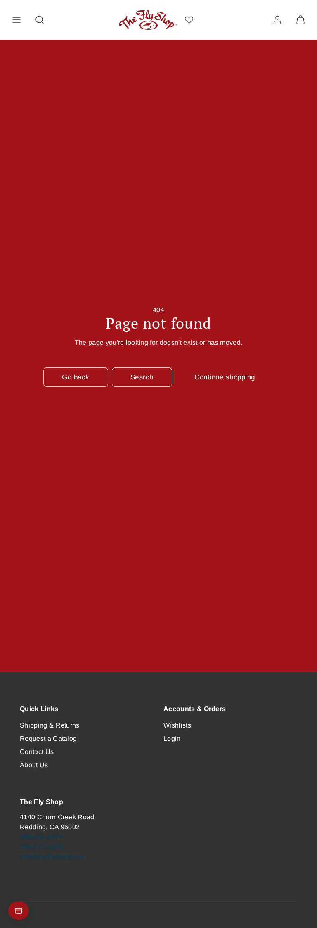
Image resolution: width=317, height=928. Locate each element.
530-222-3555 (41, 846)
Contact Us (37, 751)
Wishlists (177, 725)
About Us (34, 764)
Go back (76, 377)
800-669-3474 (41, 836)
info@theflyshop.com (52, 856)
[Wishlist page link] (189, 20)
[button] (16, 20)
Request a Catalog (48, 738)
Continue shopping (224, 377)
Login (172, 738)
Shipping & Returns (50, 725)
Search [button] (142, 377)
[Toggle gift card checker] (18, 911)
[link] (277, 20)
